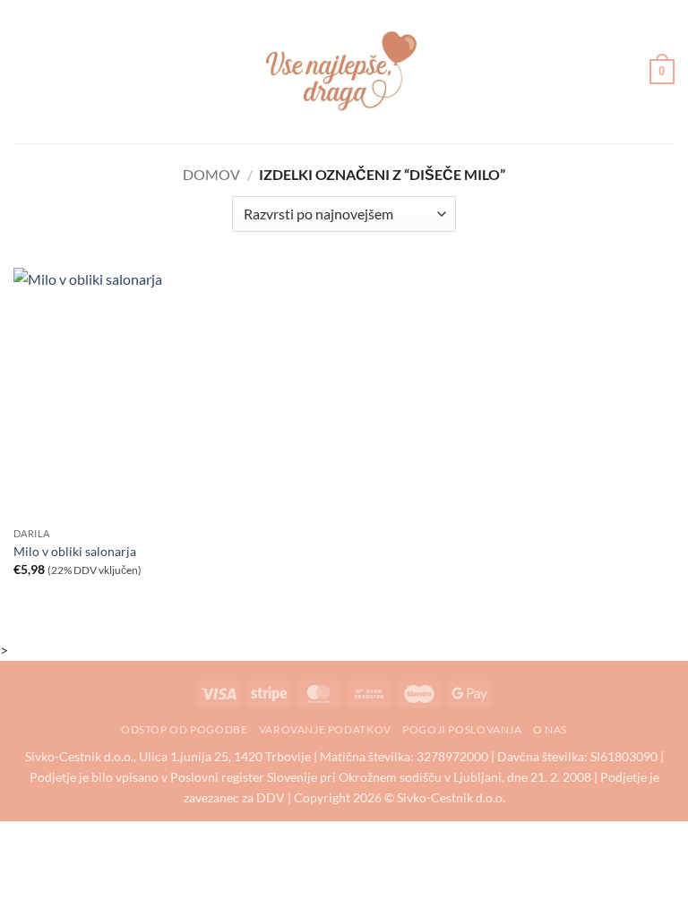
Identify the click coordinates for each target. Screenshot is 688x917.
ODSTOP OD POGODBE (184, 729)
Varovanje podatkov (325, 729)
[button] (24, 71)
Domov (211, 174)
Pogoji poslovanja (461, 729)
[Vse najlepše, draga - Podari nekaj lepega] (344, 72)
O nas (550, 729)
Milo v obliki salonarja (74, 551)
